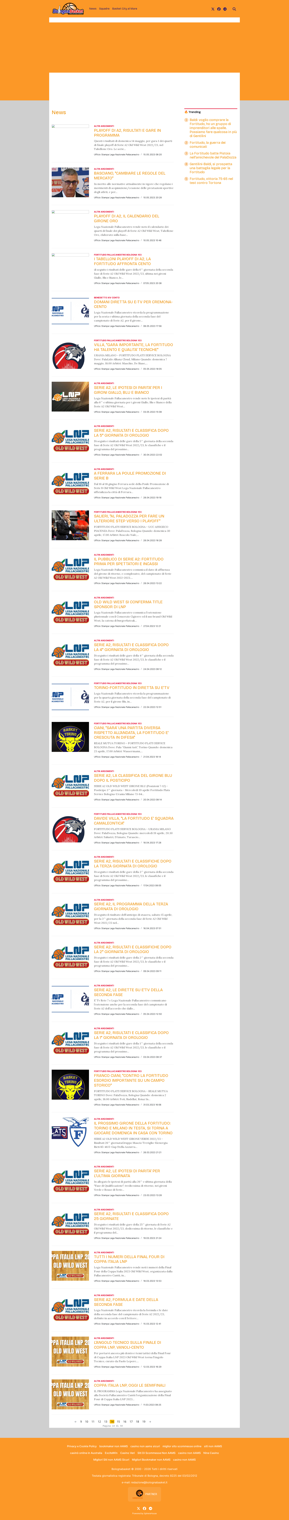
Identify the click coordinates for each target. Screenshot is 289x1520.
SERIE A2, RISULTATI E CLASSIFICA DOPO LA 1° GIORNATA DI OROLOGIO (131, 1035)
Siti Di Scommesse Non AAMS (156, 1453)
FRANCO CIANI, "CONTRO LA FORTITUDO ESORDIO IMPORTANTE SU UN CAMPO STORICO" (131, 1080)
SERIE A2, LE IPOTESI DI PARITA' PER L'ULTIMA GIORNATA (127, 1173)
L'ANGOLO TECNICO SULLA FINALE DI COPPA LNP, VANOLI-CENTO (127, 1345)
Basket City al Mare (124, 8)
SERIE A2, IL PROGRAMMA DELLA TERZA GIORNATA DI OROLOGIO (131, 906)
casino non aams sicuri (145, 1446)
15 (118, 1421)
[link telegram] (225, 9)
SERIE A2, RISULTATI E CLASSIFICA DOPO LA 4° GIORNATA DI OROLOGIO (131, 647)
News (93, 8)
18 (137, 1421)
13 (105, 1421)
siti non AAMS (213, 1446)
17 (131, 1421)
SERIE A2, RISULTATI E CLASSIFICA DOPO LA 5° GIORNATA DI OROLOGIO (131, 433)
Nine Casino (211, 1453)
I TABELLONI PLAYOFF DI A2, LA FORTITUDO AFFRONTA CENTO (122, 261)
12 (99, 1421)
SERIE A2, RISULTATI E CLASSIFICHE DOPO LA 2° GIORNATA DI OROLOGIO (132, 949)
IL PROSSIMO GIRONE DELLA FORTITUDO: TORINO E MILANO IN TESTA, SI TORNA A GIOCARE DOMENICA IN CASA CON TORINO (133, 1128)
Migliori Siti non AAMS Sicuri (111, 1459)
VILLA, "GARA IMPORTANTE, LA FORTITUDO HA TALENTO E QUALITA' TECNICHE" (133, 347)
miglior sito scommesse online (182, 1446)
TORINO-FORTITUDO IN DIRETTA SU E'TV (131, 687)
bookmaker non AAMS (113, 1446)
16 (124, 1421)
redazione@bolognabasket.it (149, 1482)
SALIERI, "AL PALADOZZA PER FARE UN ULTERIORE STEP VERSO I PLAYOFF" (129, 518)
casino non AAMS (189, 1453)
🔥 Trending (192, 112)
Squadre (104, 8)
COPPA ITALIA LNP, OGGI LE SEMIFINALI (129, 1385)
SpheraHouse (150, 1513)
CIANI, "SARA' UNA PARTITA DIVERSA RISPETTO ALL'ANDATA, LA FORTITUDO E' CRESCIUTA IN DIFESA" (131, 732)
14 (112, 1421)
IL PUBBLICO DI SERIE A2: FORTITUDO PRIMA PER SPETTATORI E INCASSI (129, 561)
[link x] (213, 9)
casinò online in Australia (86, 1453)
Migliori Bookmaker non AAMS (151, 1459)
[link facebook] (219, 9)
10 (86, 1421)
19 (143, 1421)
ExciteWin (111, 1453)
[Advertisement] (144, 47)
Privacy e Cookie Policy (82, 1446)
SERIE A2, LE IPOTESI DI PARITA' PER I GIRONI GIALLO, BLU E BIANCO (128, 390)
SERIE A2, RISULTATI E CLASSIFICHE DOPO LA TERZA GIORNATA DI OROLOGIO (132, 863)
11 (92, 1421)
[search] (234, 9)
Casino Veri (127, 1453)
